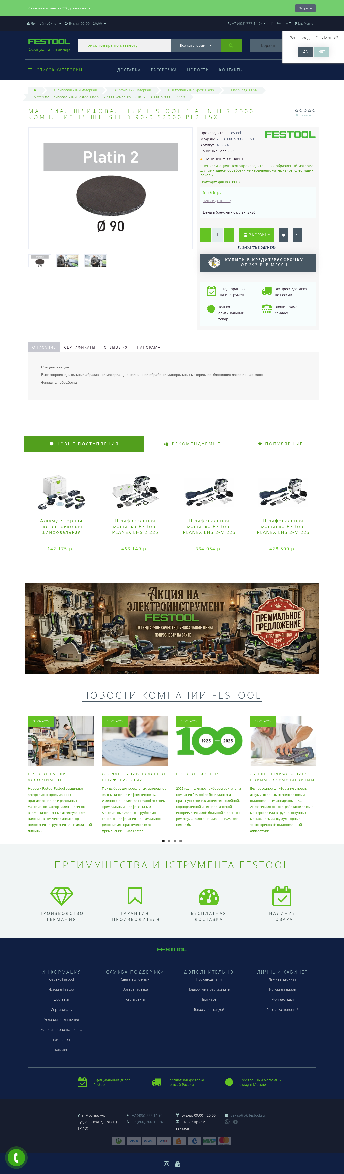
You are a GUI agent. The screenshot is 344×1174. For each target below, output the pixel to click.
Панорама (149, 347)
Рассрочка (164, 69)
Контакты (231, 69)
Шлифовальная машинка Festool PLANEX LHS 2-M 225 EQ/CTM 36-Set (283, 529)
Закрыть (305, 8)
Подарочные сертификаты (208, 989)
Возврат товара (135, 989)
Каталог (61, 1049)
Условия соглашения (61, 1019)
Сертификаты (80, 347)
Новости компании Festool (172, 694)
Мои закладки (282, 999)
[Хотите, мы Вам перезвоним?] (16, 1157)
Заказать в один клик (260, 247)
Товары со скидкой (209, 1009)
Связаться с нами (135, 979)
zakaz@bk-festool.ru (248, 1115)
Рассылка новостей (282, 1009)
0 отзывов (303, 115)
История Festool (61, 989)
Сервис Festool (61, 979)
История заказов (282, 989)
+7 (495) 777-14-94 (147, 1115)
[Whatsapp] (227, 1121)
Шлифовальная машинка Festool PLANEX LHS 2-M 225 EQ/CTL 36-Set (209, 529)
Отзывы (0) (116, 347)
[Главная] (35, 90)
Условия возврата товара (61, 1029)
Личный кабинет (282, 979)
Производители (209, 979)
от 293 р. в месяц (264, 262)
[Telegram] (235, 1122)
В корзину (259, 235)
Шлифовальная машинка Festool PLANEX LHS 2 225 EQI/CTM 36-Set (135, 529)
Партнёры (208, 999)
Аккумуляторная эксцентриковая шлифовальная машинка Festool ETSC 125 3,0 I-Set (61, 532)
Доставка (129, 69)
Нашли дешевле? (217, 201)
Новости (198, 69)
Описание (44, 347)
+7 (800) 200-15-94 (147, 1121)
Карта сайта (135, 999)
